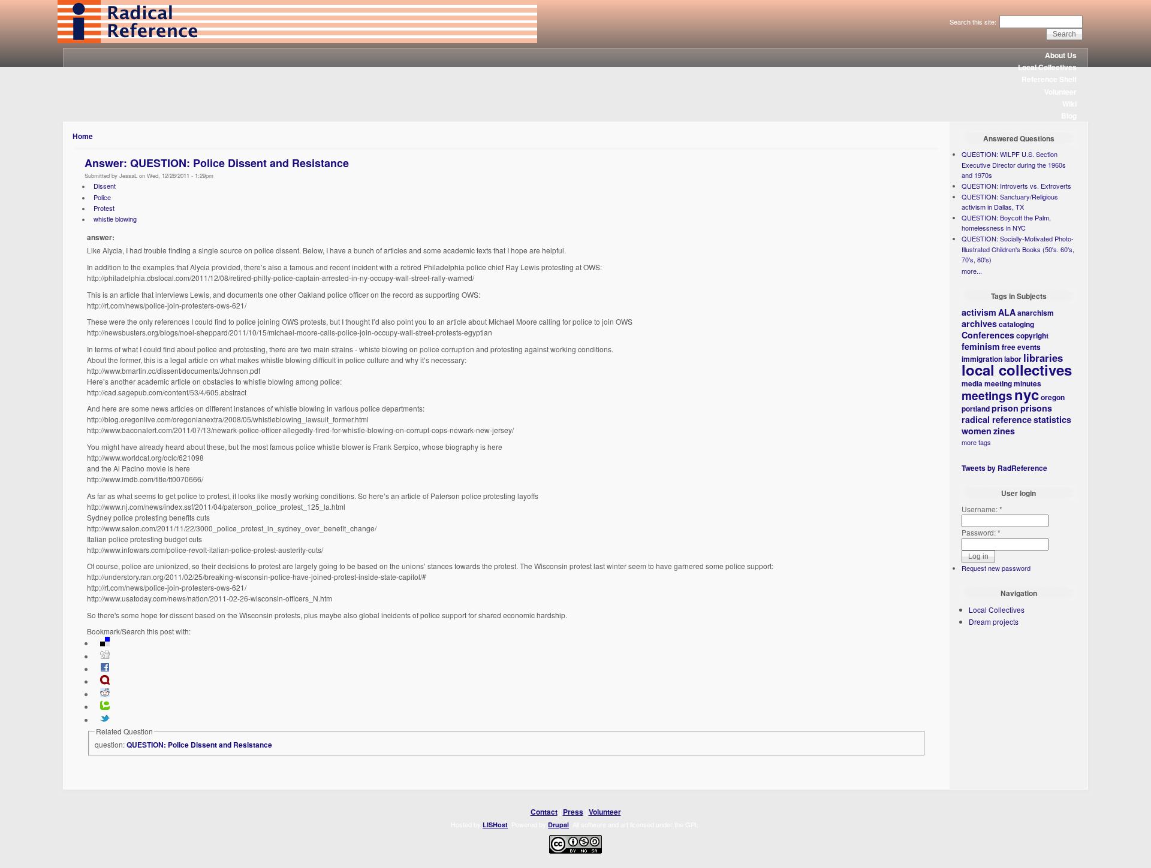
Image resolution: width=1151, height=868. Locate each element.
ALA (1007, 312)
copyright (1032, 335)
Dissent (105, 185)
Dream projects (994, 621)
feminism (981, 346)
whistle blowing (115, 218)
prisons (1036, 408)
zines (1004, 431)
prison (1005, 408)
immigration (982, 358)
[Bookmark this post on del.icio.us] (105, 643)
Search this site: (974, 21)
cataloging (1016, 324)
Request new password (996, 568)
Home (83, 136)
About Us (1061, 55)
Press (573, 811)
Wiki (1069, 103)
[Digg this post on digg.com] (105, 656)
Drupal (558, 824)
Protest (104, 208)
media (972, 383)
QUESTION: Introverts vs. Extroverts (1016, 185)
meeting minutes (1012, 383)
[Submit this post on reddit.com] (105, 694)
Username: (982, 509)
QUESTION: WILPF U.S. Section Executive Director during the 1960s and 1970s (1014, 164)
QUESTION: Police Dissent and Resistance (199, 744)
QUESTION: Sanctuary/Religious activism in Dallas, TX (1010, 202)
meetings (987, 395)
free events (1021, 346)
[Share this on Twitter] (105, 720)
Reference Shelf (1049, 79)
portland (976, 408)
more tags (976, 442)
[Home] (297, 40)
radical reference (997, 419)
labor (1013, 358)
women (977, 431)
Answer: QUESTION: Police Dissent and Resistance (217, 163)
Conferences (988, 335)
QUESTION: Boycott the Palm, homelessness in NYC (1006, 223)
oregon (1053, 397)
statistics (1052, 419)
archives (979, 323)
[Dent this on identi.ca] (105, 681)
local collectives (1017, 369)
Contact (544, 811)
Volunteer (1060, 91)
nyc (1026, 394)
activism (979, 312)
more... (972, 271)
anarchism (1035, 312)
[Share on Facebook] (105, 669)
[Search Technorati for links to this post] (105, 707)
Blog (1069, 115)
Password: (981, 532)
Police (102, 197)
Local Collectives (1047, 67)
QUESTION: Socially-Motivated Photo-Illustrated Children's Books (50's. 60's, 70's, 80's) (1018, 249)
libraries (1043, 357)
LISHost (495, 824)
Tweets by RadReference (1004, 467)
